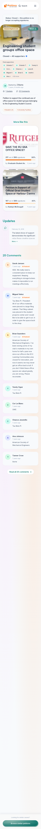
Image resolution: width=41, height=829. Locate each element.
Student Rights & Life (11, 29)
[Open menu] (35, 5)
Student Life (8, 110)
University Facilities (24, 110)
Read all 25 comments (20, 472)
